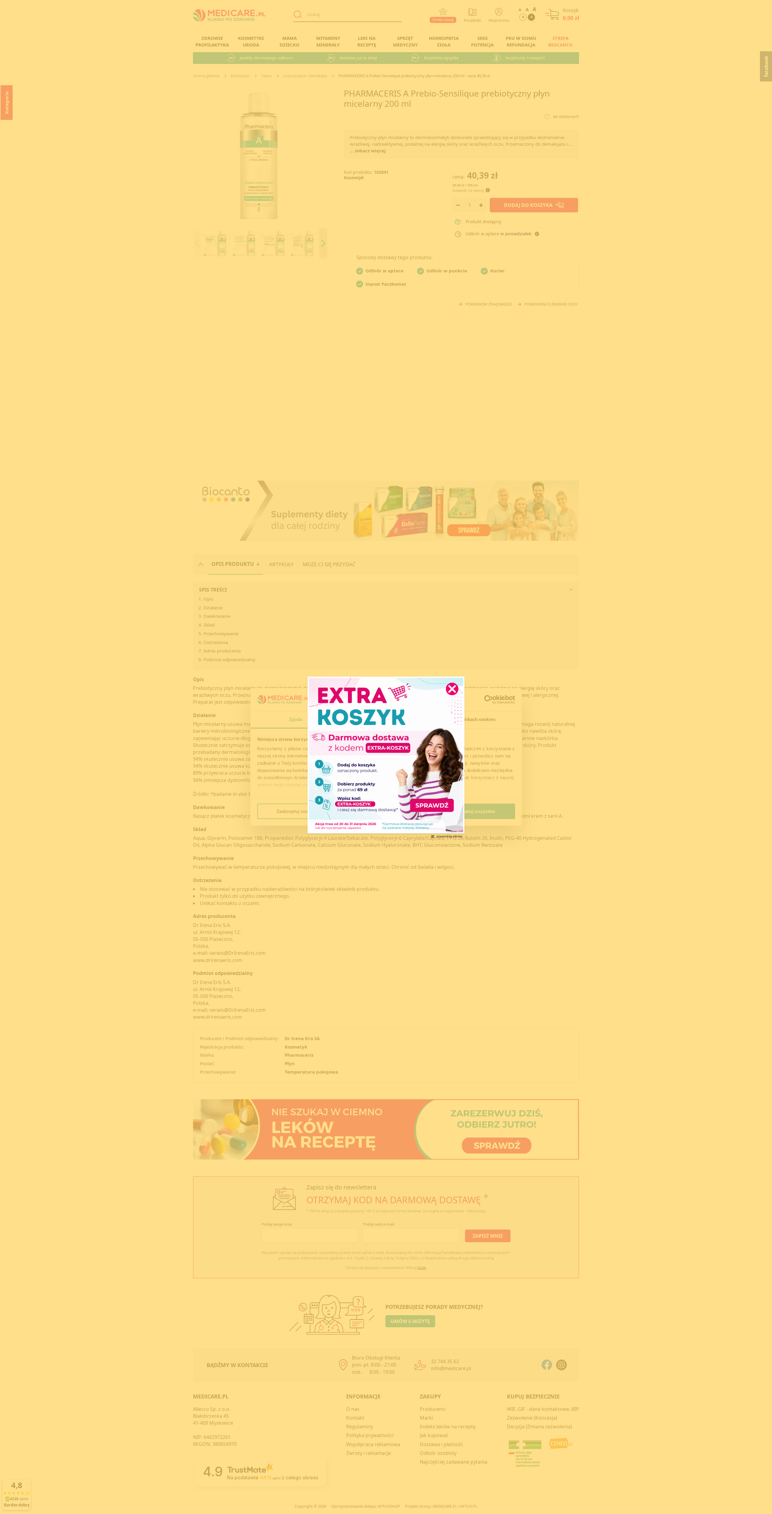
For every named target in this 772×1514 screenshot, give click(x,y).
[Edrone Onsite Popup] (386, 757)
